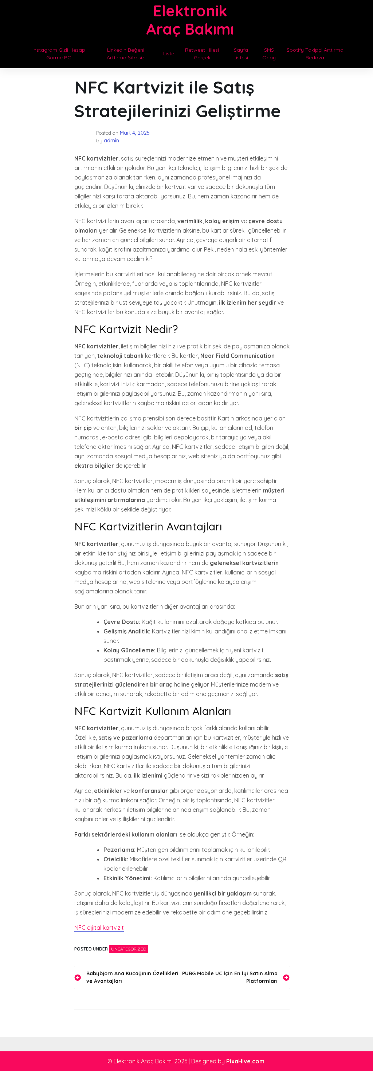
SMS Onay (269, 54)
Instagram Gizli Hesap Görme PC (58, 54)
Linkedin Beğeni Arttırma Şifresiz (126, 54)
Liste (168, 53)
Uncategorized (128, 949)
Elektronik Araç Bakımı (190, 20)
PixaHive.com (245, 1061)
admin (111, 140)
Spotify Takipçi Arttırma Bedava (315, 54)
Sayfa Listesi (240, 54)
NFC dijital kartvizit (99, 927)
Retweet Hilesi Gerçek (202, 54)
